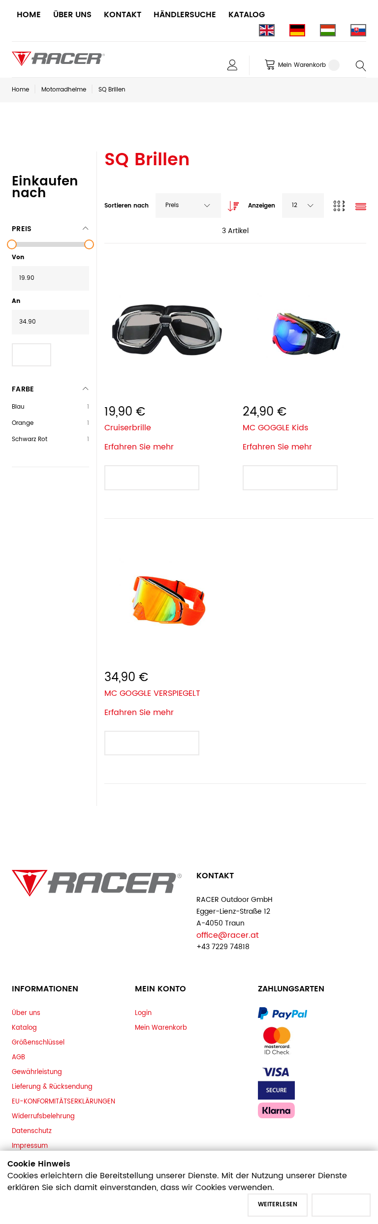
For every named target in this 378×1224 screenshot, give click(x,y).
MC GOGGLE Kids (275, 427)
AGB (18, 1057)
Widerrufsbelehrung (43, 1116)
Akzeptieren (341, 1204)
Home (20, 89)
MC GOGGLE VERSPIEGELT (152, 693)
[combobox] (188, 205)
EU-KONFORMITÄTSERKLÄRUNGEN (63, 1101)
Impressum (30, 1145)
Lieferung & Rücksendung (52, 1086)
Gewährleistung (37, 1072)
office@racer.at (227, 935)
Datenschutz (32, 1131)
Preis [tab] (22, 229)
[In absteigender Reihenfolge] (231, 203)
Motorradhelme (63, 89)
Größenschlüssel (38, 1042)
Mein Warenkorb (161, 1027)
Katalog (24, 1027)
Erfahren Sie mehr (139, 447)
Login (143, 1013)
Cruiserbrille (127, 427)
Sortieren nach (126, 205)
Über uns (26, 1013)
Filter (31, 354)
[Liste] (360, 208)
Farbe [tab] (23, 389)
